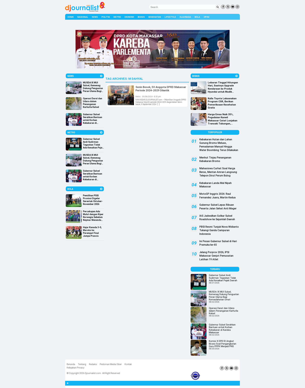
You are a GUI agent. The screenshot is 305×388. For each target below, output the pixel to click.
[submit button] (217, 6)
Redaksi (93, 364)
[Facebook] (223, 7)
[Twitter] (228, 7)
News (95, 17)
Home (71, 17)
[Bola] (101, 188)
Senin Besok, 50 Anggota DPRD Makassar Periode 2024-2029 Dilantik (161, 88)
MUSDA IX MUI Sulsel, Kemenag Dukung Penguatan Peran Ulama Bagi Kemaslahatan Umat (224, 295)
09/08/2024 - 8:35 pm (151, 96)
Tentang (82, 364)
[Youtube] (232, 7)
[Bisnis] (236, 75)
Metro (117, 17)
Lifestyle (170, 17)
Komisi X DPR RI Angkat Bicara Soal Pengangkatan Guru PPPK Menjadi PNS (222, 344)
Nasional (82, 17)
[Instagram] (237, 7)
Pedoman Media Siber (111, 364)
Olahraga (185, 17)
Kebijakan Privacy (75, 367)
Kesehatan (154, 17)
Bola (197, 17)
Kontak (128, 364)
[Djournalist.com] (85, 11)
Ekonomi (129, 17)
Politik (106, 17)
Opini (206, 17)
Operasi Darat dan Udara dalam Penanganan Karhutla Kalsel (223, 311)
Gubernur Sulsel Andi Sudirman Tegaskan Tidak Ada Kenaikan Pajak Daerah (223, 278)
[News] (101, 75)
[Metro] (101, 132)
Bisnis (141, 17)
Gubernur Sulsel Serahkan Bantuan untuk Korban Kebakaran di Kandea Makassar (222, 328)
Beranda (71, 364)
